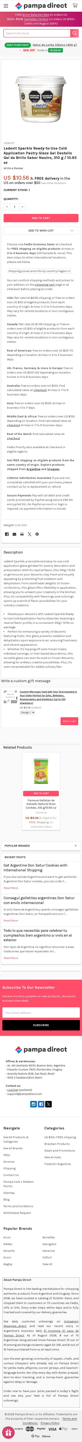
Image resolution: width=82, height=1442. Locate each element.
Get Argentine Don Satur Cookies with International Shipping (35, 867)
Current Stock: (17, 190)
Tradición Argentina (57, 1164)
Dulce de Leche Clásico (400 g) (55, 45)
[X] (29, 534)
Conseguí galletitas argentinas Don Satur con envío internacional (39, 900)
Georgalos (49, 1244)
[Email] (14, 534)
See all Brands (13, 1148)
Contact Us (11, 1175)
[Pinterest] (37, 534)
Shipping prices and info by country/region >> (39, 271)
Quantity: (11, 199)
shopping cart (45, 284)
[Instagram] (33, 1104)
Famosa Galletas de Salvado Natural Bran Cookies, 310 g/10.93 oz (41, 804)
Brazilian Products (57, 1144)
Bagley (7, 1264)
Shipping (9, 1168)
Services (9, 1161)
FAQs (6, 1155)
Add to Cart (41, 793)
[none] (41, 99)
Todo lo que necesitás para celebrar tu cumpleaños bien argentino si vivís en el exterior (38, 935)
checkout (40, 390)
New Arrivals (52, 1157)
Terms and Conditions (18, 1206)
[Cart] (76, 5)
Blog (6, 1199)
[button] (41, 230)
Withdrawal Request (17, 1213)
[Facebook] (7, 534)
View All (47, 1264)
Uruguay (53, 469)
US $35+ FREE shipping (60, 1137)
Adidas (7, 1244)
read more (11, 888)
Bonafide (48, 1237)
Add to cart (69, 721)
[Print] (22, 534)
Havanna (48, 1251)
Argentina (33, 469)
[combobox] (41, 33)
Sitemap (9, 1193)
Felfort (47, 1257)
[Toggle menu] (6, 6)
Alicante (9, 1251)
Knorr (7, 1257)
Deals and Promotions (59, 1150)
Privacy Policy (50, 1423)
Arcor (7, 1237)
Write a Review (13, 168)
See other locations (53, 183)
